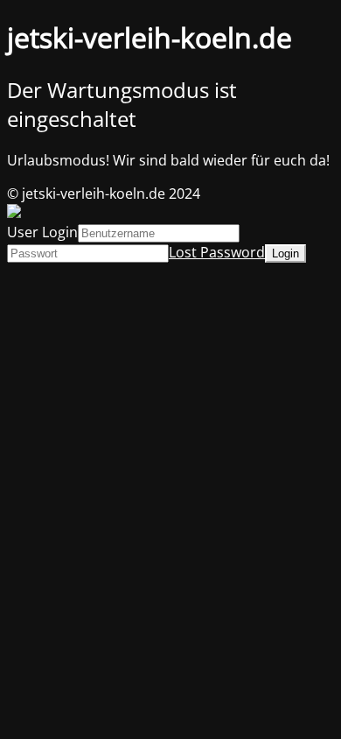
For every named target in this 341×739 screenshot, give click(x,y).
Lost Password (217, 252)
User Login (42, 232)
